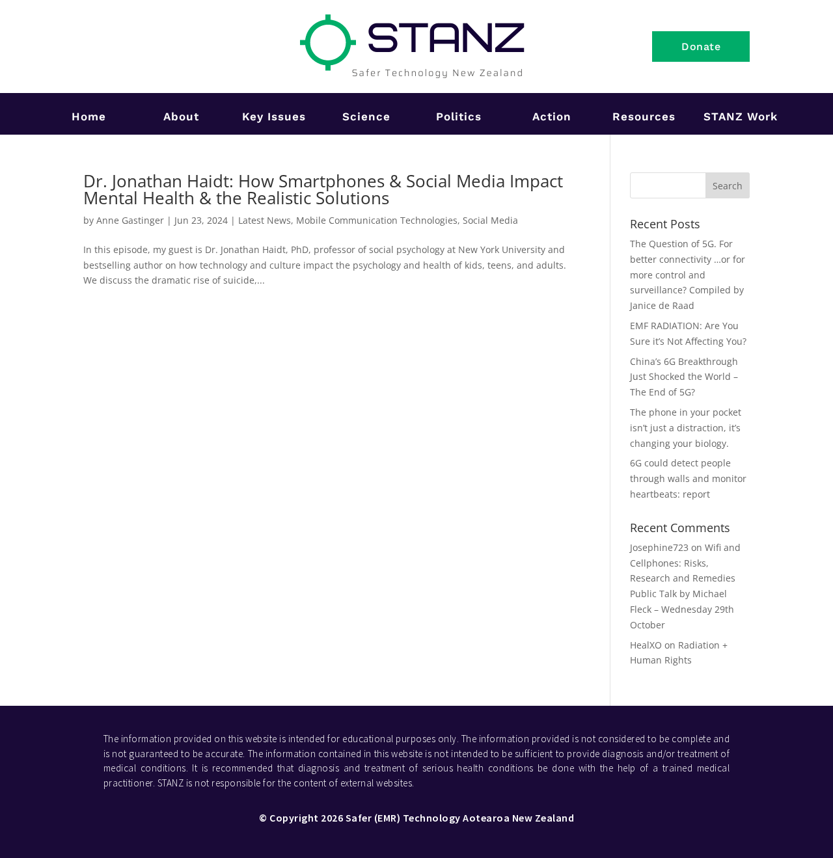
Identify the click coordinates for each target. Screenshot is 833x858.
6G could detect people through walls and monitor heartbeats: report (688, 478)
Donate (700, 46)
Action (551, 116)
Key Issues (274, 116)
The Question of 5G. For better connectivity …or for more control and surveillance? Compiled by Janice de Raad (687, 274)
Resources (644, 116)
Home (89, 116)
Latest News (264, 220)
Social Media (490, 220)
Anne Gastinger (130, 220)
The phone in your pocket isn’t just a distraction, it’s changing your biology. (685, 427)
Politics (459, 116)
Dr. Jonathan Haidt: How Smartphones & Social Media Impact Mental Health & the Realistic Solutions (323, 189)
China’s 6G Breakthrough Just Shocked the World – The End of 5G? (684, 377)
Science (366, 116)
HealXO (646, 645)
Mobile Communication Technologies (376, 220)
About (181, 116)
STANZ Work (740, 116)
